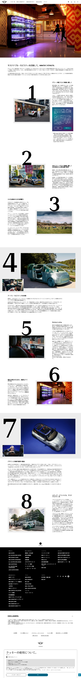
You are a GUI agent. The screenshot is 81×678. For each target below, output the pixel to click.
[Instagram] (60, 576)
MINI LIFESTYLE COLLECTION (15, 590)
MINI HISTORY (28, 577)
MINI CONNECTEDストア (14, 603)
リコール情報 (12, 592)
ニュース (27, 590)
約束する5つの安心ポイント (64, 557)
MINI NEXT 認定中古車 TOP (63, 553)
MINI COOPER (11, 553)
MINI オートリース (45, 557)
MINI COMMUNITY (29, 579)
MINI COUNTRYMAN (13, 564)
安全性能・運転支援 (45, 577)
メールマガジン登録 (29, 566)
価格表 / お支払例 (29, 553)
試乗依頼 (27, 559)
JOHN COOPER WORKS (14, 569)
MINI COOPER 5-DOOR (13, 557)
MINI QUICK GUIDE (12, 601)
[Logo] (40, 643)
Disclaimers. (13, 616)
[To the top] (40, 543)
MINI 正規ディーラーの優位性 (15, 581)
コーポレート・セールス (30, 568)
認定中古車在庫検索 (62, 559)
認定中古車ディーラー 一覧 (64, 562)
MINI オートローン (45, 555)
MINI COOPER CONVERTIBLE (15, 559)
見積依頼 (27, 557)
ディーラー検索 (28, 564)
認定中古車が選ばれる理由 (64, 555)
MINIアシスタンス (12, 588)
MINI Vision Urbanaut (19, 300)
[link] (68, 2)
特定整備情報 (12, 595)
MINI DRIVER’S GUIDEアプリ (15, 606)
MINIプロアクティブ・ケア (14, 579)
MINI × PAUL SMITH (29, 586)
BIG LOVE (27, 581)
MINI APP (43, 579)
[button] (71, 2)
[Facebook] (58, 576)
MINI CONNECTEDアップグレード (16, 599)
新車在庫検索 (28, 555)
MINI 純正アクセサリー (14, 584)
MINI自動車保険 (44, 562)
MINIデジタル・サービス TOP (15, 597)
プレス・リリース (29, 592)
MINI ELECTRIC (28, 584)
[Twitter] (63, 576)
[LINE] (68, 576)
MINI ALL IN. (44, 559)
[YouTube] (66, 576)
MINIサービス (11, 577)
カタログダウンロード (30, 562)
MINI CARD (43, 567)
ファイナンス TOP (45, 553)
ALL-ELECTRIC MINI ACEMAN (15, 562)
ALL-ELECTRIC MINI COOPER (15, 555)
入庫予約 (11, 586)
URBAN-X (27, 392)
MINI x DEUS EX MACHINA (30, 588)
